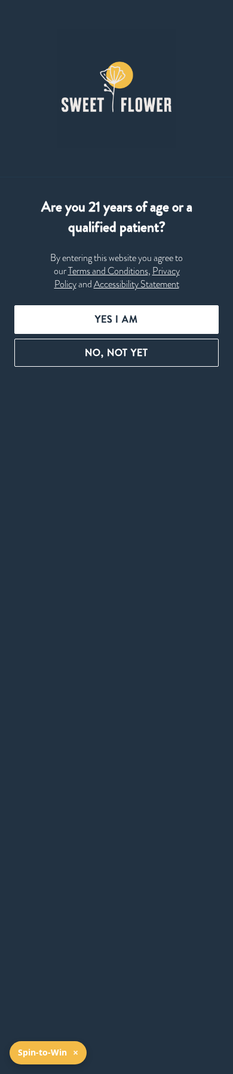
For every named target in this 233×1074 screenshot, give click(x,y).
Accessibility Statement (136, 284)
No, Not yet (116, 353)
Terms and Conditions (108, 271)
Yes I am (116, 319)
